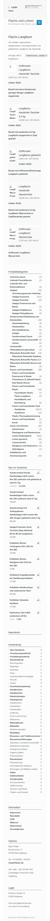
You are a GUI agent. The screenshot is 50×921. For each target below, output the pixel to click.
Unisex (15, 343)
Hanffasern (20, 413)
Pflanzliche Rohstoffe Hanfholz (26, 356)
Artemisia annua (17, 277)
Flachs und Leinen (21, 20)
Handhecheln (16, 693)
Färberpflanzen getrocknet (22, 350)
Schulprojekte (16, 779)
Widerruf (14, 822)
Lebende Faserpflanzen (21, 280)
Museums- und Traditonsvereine (25, 736)
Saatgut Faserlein (20, 300)
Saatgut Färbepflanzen (22, 313)
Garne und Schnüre (19, 426)
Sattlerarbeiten (17, 776)
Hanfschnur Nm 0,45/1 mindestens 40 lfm (20, 614)
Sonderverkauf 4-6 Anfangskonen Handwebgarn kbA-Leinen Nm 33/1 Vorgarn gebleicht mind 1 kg (25, 513)
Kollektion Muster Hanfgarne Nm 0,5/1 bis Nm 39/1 (20, 562)
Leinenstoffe (16, 346)
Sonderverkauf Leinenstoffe (25, 340)
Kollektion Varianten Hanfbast (19, 601)
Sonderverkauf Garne (22, 336)
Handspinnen (16, 699)
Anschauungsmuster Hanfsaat (26, 293)
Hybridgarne (18, 449)
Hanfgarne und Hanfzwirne (24, 446)
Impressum (15, 812)
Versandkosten (17, 829)
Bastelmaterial (16, 660)
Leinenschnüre (19, 442)
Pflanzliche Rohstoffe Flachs (23, 360)
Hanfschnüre (18, 429)
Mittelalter (14, 726)
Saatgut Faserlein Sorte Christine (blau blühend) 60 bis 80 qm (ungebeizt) (21, 530)
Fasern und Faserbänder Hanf (26, 406)
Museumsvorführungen (21, 739)
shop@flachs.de (15, 863)
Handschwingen (17, 696)
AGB (12, 819)
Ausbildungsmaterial (19, 656)
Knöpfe (15, 333)
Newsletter (15, 816)
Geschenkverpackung (20, 686)
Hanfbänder (20, 409)
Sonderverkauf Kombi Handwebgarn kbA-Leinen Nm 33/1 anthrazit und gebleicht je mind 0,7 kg (25, 478)
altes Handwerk (17, 650)
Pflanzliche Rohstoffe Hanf (22, 353)
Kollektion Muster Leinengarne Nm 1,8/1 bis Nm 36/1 (21, 546)
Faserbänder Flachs (24, 393)
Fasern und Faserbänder (21, 370)
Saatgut (13, 290)
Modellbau (15, 733)
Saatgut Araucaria (20, 297)
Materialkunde (16, 723)
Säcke (13, 772)
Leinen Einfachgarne (21, 436)
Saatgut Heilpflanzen (22, 310)
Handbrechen (16, 690)
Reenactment (16, 759)
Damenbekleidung (20, 323)
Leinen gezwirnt (19, 439)
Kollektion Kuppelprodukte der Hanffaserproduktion (22, 576)
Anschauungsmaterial (20, 653)
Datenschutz (16, 826)
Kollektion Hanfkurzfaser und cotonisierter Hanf (21, 589)
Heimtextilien (18, 326)
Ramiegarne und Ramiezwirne (26, 432)
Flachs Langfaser (23, 396)
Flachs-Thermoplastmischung (26, 416)
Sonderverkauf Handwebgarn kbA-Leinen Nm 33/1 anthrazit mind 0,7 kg (23, 495)
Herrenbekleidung (20, 330)
